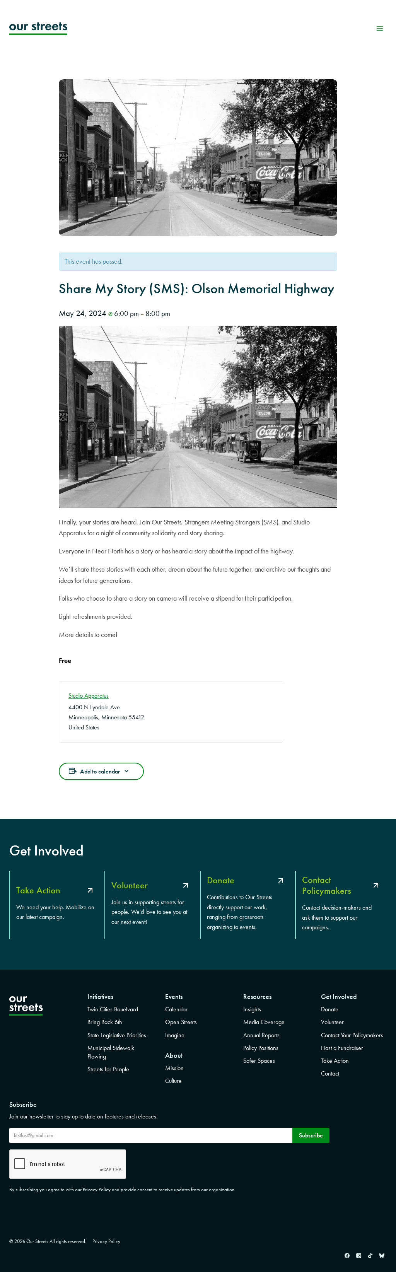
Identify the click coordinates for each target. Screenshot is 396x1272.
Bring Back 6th (104, 1022)
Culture (173, 1080)
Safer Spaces (259, 1060)
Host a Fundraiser (342, 1048)
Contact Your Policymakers (352, 1035)
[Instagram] (358, 1255)
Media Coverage (264, 1022)
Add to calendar (100, 771)
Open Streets (181, 1022)
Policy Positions (260, 1048)
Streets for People (108, 1069)
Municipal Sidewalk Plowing (110, 1052)
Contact (330, 1073)
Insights (252, 1009)
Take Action (335, 1060)
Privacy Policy (106, 1241)
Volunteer (332, 1022)
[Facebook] (347, 1255)
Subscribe (311, 1135)
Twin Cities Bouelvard (112, 1009)
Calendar (176, 1009)
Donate (329, 1009)
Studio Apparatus (88, 695)
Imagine (174, 1035)
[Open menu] (379, 28)
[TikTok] (370, 1255)
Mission (174, 1068)
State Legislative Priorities (116, 1035)
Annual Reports (261, 1035)
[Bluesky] (382, 1255)
